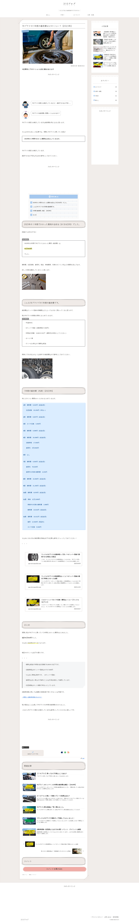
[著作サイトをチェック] (62, 752)
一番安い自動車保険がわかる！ (32, 697)
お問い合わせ (107, 917)
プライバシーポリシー (97, 917)
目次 (52, 196)
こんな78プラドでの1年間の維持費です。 (44, 206)
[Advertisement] (53, 87)
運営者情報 (115, 917)
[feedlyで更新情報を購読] (65, 752)
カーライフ (26, 747)
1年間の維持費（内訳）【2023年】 (42, 210)
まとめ (35, 214)
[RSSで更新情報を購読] (68, 752)
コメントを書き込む (54, 869)
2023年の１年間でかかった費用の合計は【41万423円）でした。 (50, 202)
